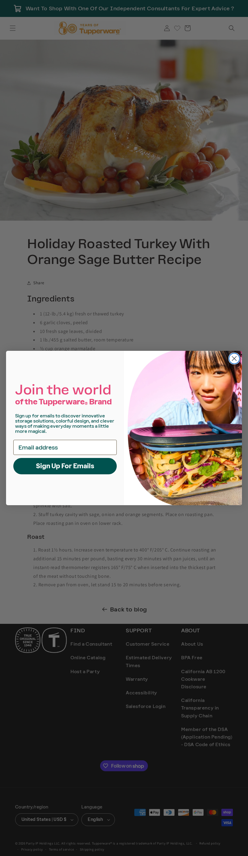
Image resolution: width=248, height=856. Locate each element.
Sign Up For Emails (65, 466)
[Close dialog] (234, 358)
